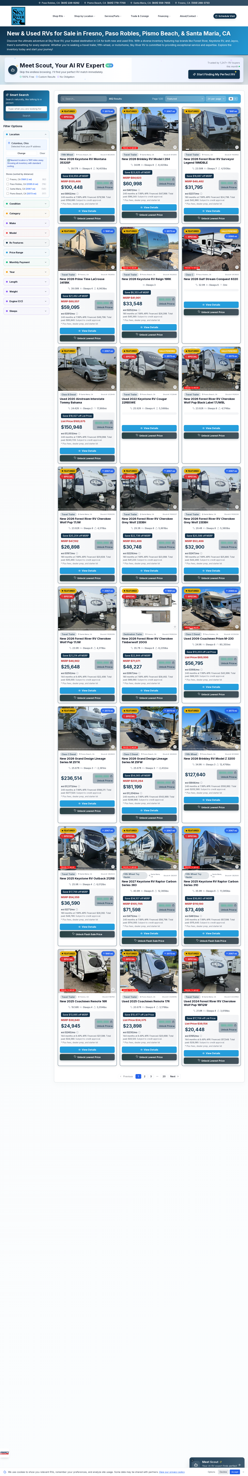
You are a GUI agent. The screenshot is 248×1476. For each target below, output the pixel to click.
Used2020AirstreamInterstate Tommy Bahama (82, 400)
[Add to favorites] (113, 147)
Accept (234, 1472)
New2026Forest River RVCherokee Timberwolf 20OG (147, 640)
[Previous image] (61, 129)
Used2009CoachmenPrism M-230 (209, 638)
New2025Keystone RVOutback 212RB (87, 878)
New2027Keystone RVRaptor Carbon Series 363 (149, 883)
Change (21, 153)
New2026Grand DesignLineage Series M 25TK (83, 760)
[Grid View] (231, 98)
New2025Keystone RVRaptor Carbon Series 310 (211, 883)
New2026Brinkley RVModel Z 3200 (209, 758)
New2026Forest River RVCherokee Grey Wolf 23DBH (147, 520)
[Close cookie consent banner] (243, 1472)
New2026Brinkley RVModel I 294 (146, 159)
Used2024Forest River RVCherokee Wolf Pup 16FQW (210, 1003)
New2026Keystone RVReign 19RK (146, 279)
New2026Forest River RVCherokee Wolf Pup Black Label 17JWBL (209, 400)
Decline (223, 1472)
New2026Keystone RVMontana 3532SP (83, 160)
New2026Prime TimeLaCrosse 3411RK (82, 280)
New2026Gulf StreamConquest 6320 (211, 279)
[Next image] (112, 129)
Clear (42, 153)
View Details (89, 211)
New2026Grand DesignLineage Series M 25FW (145, 760)
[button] (124, 69)
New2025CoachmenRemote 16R (83, 1001)
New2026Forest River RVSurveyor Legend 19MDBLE (209, 160)
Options (211, 1472)
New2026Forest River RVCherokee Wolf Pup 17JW (85, 520)
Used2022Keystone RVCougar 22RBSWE (144, 400)
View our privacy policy (172, 1472)
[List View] (235, 98)
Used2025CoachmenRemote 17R (146, 1001)
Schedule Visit (227, 16)
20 (164, 1076)
